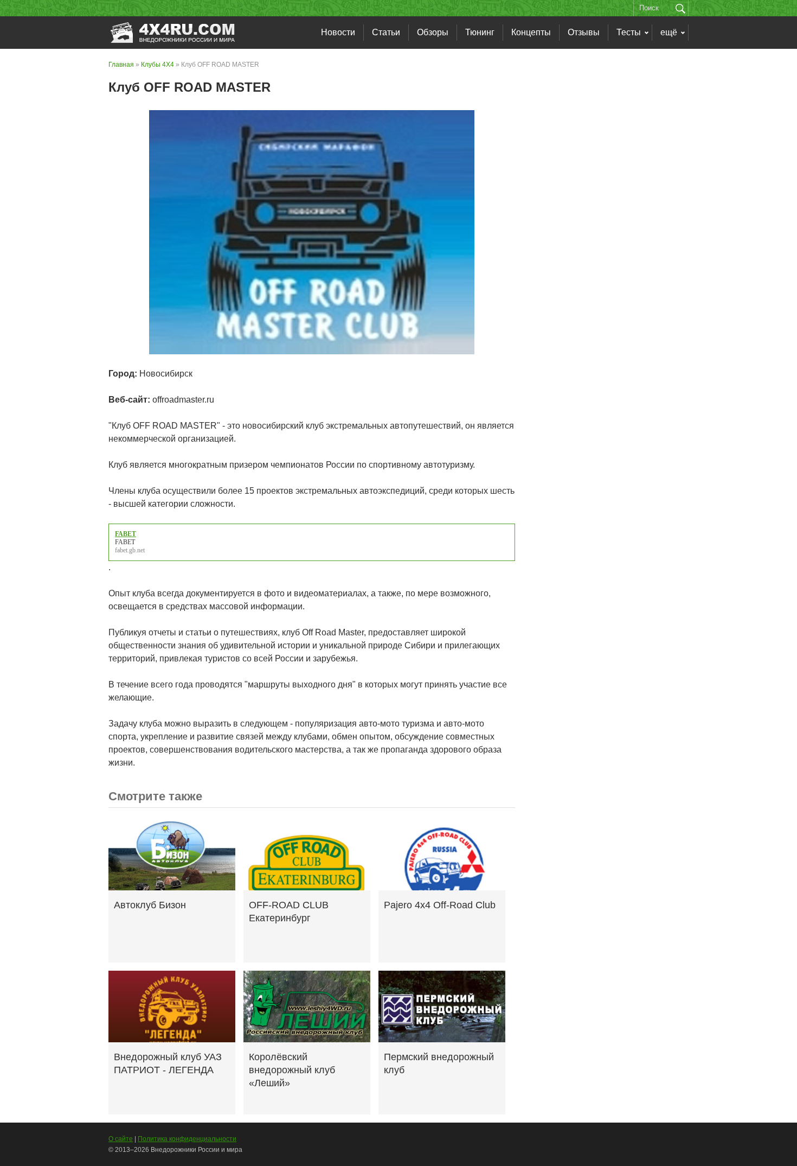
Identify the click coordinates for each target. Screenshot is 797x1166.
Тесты (628, 32)
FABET (125, 542)
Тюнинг (479, 32)
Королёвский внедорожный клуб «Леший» (292, 1070)
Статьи (386, 32)
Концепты (531, 32)
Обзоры (432, 32)
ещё (668, 32)
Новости (338, 32)
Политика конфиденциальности (187, 1139)
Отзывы (584, 32)
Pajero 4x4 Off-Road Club (440, 905)
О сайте (120, 1139)
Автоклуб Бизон (150, 905)
